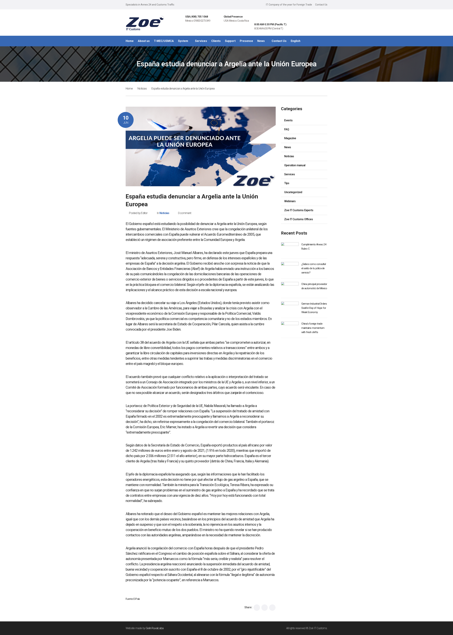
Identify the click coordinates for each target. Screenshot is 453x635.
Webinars (290, 201)
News (287, 147)
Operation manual (294, 165)
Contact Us (321, 4)
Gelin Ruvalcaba (155, 628)
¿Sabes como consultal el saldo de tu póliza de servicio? (313, 268)
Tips (286, 183)
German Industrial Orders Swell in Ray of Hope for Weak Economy (314, 308)
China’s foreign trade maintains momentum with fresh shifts (313, 328)
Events (288, 120)
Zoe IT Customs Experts (298, 210)
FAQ (286, 129)
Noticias (142, 88)
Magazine (290, 138)
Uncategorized (293, 192)
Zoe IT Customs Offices (298, 219)
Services (289, 174)
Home (129, 88)
